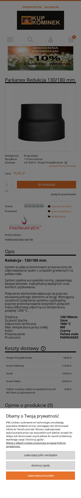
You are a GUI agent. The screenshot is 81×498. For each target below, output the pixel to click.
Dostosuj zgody (40, 465)
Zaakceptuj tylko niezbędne (40, 455)
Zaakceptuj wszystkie (40, 475)
